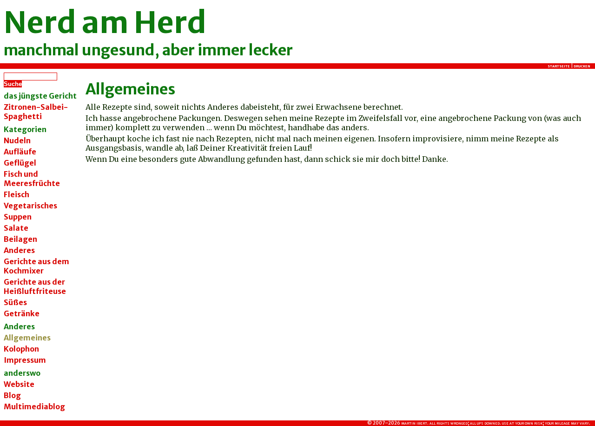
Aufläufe (20, 151)
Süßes (15, 302)
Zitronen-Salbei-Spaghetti (36, 111)
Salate (16, 228)
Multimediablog (34, 406)
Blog (12, 395)
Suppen (18, 216)
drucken (582, 66)
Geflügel (20, 162)
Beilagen (20, 239)
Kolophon (21, 348)
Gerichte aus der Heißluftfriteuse (35, 286)
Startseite (559, 66)
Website (19, 384)
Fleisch (16, 194)
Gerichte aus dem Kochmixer (36, 266)
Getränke (22, 313)
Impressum (25, 360)
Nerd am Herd (105, 22)
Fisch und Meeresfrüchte (32, 178)
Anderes (19, 250)
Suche (13, 83)
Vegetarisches (30, 205)
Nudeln (17, 140)
